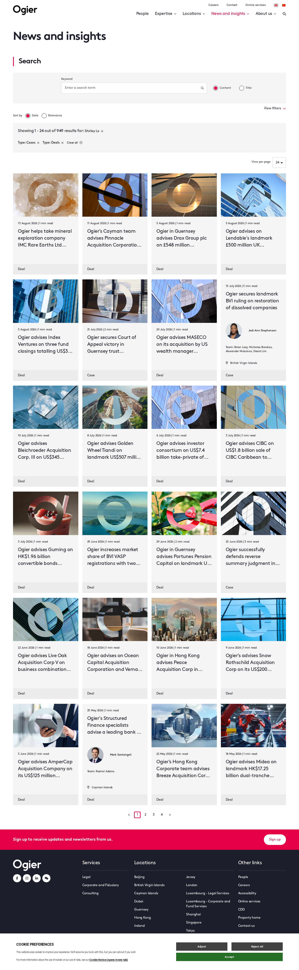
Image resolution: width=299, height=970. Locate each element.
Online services (256, 5)
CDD (241, 909)
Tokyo (190, 930)
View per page (261, 161)
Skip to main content (33, 4)
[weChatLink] (46, 878)
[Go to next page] (170, 815)
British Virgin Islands (149, 885)
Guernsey (141, 909)
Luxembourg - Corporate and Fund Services (208, 904)
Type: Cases (26, 142)
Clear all (72, 142)
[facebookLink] (17, 878)
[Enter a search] (284, 14)
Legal (86, 877)
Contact (232, 5)
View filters (272, 108)
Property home (249, 917)
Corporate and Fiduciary (100, 885)
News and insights (228, 14)
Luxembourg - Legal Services (207, 893)
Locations (192, 14)
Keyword (66, 79)
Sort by (17, 115)
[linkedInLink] (37, 878)
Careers (213, 5)
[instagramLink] (27, 878)
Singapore (194, 922)
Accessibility (247, 893)
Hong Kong (142, 917)
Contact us (246, 926)
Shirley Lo (92, 131)
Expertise (163, 14)
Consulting (90, 893)
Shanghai (193, 914)
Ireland (139, 926)
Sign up (275, 839)
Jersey (190, 877)
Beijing (139, 877)
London (191, 885)
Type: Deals (51, 142)
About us (264, 14)
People (142, 14)
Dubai (138, 901)
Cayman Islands (146, 893)
